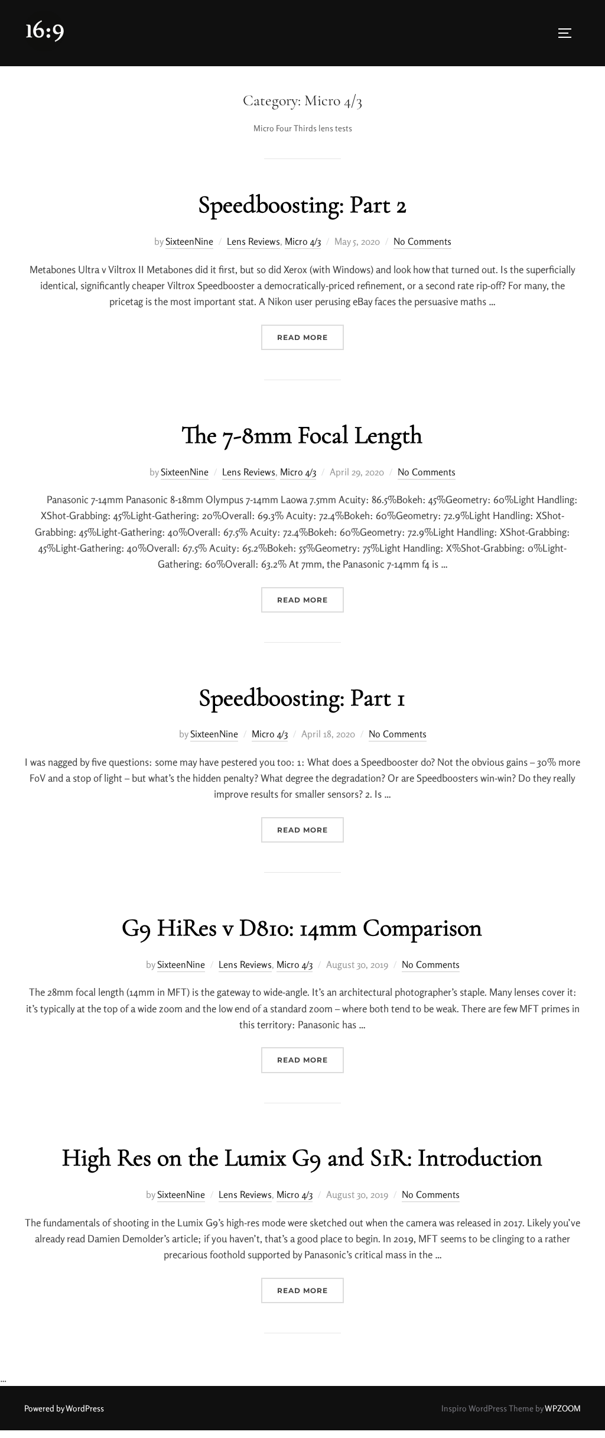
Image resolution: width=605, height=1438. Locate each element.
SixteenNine (189, 241)
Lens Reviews (253, 241)
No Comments (422, 241)
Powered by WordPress (64, 1408)
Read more (310, 337)
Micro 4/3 (303, 241)
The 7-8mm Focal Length (301, 435)
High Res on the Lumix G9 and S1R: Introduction (302, 1157)
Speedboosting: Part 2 (302, 204)
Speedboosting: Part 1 (302, 697)
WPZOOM (563, 1408)
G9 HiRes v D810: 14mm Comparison (302, 927)
